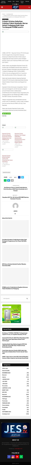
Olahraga (4, 398)
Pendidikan (5, 407)
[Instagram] (13, 456)
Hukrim (4, 377)
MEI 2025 (4, 392)
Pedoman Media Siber (3, 2)
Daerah (4, 370)
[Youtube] (17, 456)
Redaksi (9, 1)
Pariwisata (4, 401)
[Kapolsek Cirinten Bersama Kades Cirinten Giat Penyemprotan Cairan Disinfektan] (7, 152)
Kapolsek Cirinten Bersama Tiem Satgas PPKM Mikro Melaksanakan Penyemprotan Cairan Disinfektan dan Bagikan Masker (20, 138)
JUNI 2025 (4, 383)
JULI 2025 (4, 381)
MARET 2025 (5, 390)
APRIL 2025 (5, 368)
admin (15, 211)
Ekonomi (4, 375)
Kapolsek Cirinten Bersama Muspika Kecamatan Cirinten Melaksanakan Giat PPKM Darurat (7, 136)
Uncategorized (5, 19)
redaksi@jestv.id (18, 448)
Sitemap (27, 1)
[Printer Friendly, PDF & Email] (6, 113)
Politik (3, 409)
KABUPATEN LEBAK (6, 172)
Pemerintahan (5, 405)
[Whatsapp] (21, 456)
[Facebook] (9, 456)
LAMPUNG (4, 388)
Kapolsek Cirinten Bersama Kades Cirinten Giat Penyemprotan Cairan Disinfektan (7, 158)
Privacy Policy (22, 2)
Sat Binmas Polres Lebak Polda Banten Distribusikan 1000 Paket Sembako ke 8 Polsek (15, 189)
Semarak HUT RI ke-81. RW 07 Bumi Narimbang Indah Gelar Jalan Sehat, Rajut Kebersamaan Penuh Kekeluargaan (15, 339)
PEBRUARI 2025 (6, 403)
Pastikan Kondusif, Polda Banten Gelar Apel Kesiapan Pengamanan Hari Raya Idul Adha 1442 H (14, 241)
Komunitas (5, 385)
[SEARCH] (27, 298)
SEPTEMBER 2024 (6, 411)
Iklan (14, 1)
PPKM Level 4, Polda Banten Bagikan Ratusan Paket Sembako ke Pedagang (15, 288)
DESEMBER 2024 (6, 372)
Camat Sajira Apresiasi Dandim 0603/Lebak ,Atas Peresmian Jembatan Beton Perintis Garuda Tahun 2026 (15, 352)
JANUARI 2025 (5, 379)
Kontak (17, 1)
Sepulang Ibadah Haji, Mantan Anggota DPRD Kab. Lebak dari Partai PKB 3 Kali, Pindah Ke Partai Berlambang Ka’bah (14, 346)
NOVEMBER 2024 (6, 396)
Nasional (4, 394)
